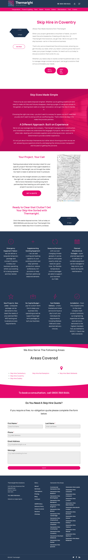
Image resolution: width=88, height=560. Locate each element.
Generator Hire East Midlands (56, 537)
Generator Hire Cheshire (55, 523)
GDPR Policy (38, 504)
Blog (36, 496)
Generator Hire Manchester (71, 504)
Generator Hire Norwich (71, 513)
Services (37, 489)
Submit (44, 468)
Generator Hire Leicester (71, 490)
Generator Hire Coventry (55, 532)
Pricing (37, 494)
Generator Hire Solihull (71, 521)
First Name (13, 423)
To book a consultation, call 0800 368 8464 (44, 392)
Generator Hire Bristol (55, 510)
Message (11, 450)
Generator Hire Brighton (55, 506)
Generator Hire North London (73, 508)
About (37, 486)
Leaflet (64, 200)
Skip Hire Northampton (40, 373)
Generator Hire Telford (71, 526)
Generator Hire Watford (71, 535)
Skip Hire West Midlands (68, 373)
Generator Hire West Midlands (72, 539)
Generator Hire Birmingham (55, 497)
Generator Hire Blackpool (55, 501)
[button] (79, 4)
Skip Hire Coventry (17, 376)
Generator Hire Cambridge (55, 514)
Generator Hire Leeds (73, 487)
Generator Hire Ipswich (55, 546)
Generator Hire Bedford (55, 492)
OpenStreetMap (71, 200)
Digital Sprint (18, 499)
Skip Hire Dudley (16, 378)
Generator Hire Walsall (71, 530)
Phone (11, 432)
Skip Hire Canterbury (18, 373)
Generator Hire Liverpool (71, 495)
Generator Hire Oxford (71, 517)
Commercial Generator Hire (55, 488)
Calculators (38, 491)
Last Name (50, 423)
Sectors (37, 511)
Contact (37, 499)
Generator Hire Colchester (55, 528)
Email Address (14, 441)
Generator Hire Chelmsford (55, 519)
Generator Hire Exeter (55, 541)
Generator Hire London (71, 499)
